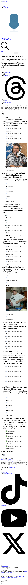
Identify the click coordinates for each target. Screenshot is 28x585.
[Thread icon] (15, 99)
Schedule (5, 7)
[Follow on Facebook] (4, 505)
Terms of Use (12, 467)
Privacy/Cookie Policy (8, 461)
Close (2, 51)
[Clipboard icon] (7, 102)
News (4, 6)
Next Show (10, 459)
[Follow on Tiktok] (14, 504)
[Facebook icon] (7, 72)
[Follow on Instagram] (8, 473)
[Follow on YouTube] (14, 529)
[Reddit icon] (6, 75)
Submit (16, 567)
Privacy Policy (9, 572)
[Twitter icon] (4, 74)
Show (4, 4)
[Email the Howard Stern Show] (12, 566)
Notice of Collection (5, 577)
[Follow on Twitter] (14, 556)
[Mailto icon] (6, 100)
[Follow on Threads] (4, 566)
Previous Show (4, 459)
